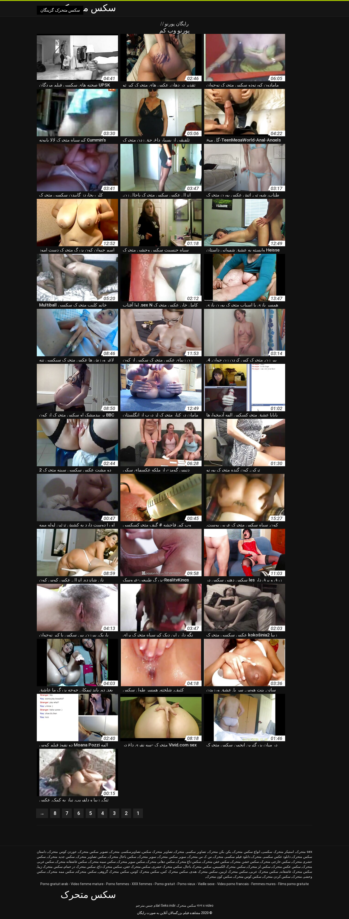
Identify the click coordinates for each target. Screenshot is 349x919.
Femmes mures (263, 884)
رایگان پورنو (176, 24)
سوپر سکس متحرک (172, 857)
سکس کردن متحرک (277, 876)
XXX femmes (142, 884)
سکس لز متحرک (259, 867)
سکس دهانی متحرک (160, 862)
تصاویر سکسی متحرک (190, 852)
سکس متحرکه (86, 871)
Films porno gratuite (293, 884)
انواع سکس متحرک (246, 852)
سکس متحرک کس (174, 871)
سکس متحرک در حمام (80, 867)
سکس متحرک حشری (167, 867)
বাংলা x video (205, 905)
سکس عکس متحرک (286, 867)
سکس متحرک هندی (204, 871)
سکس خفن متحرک (216, 862)
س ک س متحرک (200, 857)
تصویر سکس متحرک (93, 852)
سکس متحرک (186, 905)
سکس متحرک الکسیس (229, 867)
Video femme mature (87, 884)
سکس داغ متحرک (188, 862)
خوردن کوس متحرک (62, 852)
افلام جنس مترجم (148, 905)
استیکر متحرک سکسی (278, 852)
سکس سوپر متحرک (131, 862)
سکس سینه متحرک (102, 862)
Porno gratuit (165, 884)
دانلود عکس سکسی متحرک (271, 857)
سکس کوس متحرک (247, 876)
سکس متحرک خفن (137, 867)
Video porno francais (233, 884)
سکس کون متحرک (219, 876)
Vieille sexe (206, 884)
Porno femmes (117, 884)
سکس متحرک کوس (145, 871)
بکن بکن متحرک (219, 852)
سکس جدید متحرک (61, 857)
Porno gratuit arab (54, 884)
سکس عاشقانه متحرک (71, 862)
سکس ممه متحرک (60, 871)
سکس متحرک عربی (264, 871)
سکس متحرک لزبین (233, 871)
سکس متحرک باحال (198, 867)
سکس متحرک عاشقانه (296, 871)
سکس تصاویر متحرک (91, 857)
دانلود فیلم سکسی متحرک (231, 857)
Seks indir (168, 905)
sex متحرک (304, 852)
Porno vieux (186, 884)
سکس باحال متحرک (122, 857)
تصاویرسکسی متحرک (125, 852)
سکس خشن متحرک (245, 862)
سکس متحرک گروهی (113, 871)
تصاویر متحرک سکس (157, 852)
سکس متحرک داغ (109, 867)
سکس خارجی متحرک (275, 862)
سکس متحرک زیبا (50, 867)
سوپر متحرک (147, 857)
